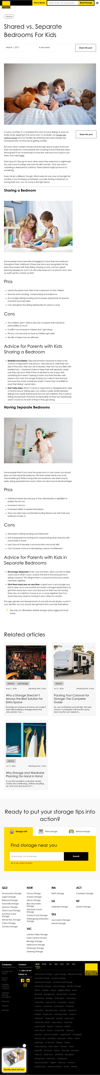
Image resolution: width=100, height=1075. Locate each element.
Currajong (69, 1006)
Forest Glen (47, 1014)
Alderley (45, 990)
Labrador (70, 1030)
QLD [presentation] (37, 964)
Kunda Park (59, 1030)
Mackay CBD (40, 1038)
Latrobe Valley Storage (37, 934)
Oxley (71, 1046)
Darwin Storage (83, 906)
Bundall (73, 994)
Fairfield (38, 1014)
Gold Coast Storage (11, 910)
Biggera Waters (64, 990)
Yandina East (40, 1067)
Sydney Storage (34, 897)
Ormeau (63, 1046)
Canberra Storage (84, 893)
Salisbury (38, 1054)
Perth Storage (57, 893)
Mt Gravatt (49, 1042)
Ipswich (50, 1026)
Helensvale (49, 1018)
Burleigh (49, 998)
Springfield (69, 1054)
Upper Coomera (41, 1062)
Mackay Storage (10, 907)
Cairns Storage (9, 923)
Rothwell (74, 1050)
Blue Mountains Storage (34, 904)
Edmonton (72, 1010)
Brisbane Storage (10, 900)
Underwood (62, 1058)
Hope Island (57, 1022)
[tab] (18, 831)
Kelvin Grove (40, 1030)
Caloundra (39, 1002)
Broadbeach (49, 994)
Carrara (71, 1002)
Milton (77, 1038)
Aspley (53, 990)
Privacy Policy (5, 979)
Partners (5, 1006)
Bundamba (39, 998)
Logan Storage (9, 897)
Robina (57, 1050)
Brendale (38, 994)
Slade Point (48, 1054)
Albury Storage (34, 900)
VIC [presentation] (62, 964)
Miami (70, 1038)
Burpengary (59, 998)
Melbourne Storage (36, 944)
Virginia (53, 1062)
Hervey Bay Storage (11, 920)
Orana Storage (34, 893)
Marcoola (61, 1038)
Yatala (66, 1067)
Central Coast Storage (37, 915)
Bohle (74, 990)
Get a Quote (39, 3)
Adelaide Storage (59, 906)
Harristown (39, 1018)
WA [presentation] (56, 964)
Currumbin (39, 1010)
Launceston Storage (60, 920)
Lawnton (38, 1034)
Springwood (40, 1058)
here (22, 155)
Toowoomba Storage (11, 893)
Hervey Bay (69, 1018)
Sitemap (5, 1010)
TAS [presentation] (73, 964)
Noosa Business (41, 1046)
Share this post (85, 48)
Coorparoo (47, 1006)
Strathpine (50, 1058)
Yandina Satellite (54, 1067)
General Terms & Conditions (6, 995)
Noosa (67, 1042)
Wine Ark (5, 1001)
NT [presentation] (68, 964)
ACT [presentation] (38, 968)
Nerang (59, 1042)
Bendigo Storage (34, 941)
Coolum (38, 1006)
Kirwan (50, 1030)
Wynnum (62, 1062)
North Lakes (53, 1046)
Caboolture (71, 998)
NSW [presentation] (44, 964)
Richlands (48, 1050)
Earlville (63, 1010)
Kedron (68, 1026)
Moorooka (39, 1042)
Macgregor (77, 1034)
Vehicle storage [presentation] (83, 831)
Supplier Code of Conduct (6, 986)
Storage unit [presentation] (21, 831)
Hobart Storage (58, 923)
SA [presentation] (50, 964)
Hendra (59, 1018)
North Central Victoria (37, 938)
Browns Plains (62, 994)
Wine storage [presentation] (51, 831)
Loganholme (65, 1034)
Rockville (65, 1050)
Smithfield (59, 1054)
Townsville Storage (10, 903)
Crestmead (58, 1006)
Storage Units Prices (7, 972)
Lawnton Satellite (51, 1034)
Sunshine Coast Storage (9, 915)
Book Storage (86, 3)
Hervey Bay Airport (42, 1022)
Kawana (59, 1026)
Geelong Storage (35, 951)
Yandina (71, 1062)
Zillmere (74, 1067)
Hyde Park (68, 1022)
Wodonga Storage (35, 948)
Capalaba (61, 1002)
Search (76, 856)
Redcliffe (38, 1050)
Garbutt (72, 1014)
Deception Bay (51, 1010)
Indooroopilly (40, 1026)
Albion (37, 990)
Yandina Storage (10, 926)
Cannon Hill (50, 1002)
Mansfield (51, 1038)
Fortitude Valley (60, 1014)
